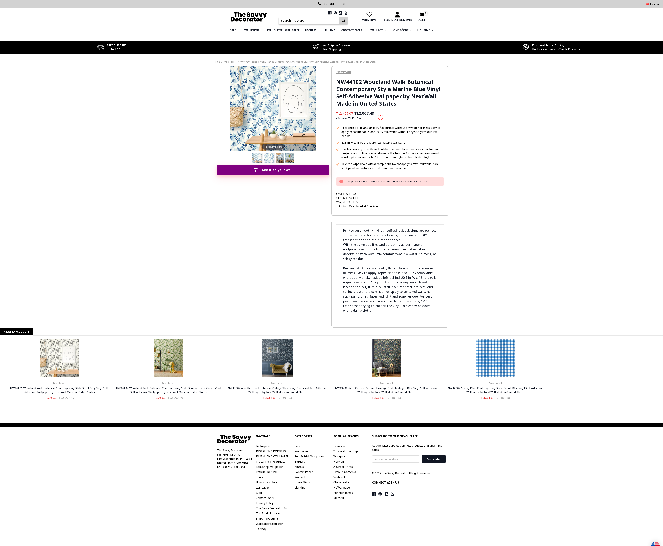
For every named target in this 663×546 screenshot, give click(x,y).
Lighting (424, 30)
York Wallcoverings (345, 451)
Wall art (377, 30)
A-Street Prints (343, 467)
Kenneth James (343, 493)
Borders (311, 30)
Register (405, 20)
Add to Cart (277, 359)
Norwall (338, 462)
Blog (259, 493)
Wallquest (340, 456)
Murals (330, 30)
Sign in (388, 20)
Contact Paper (352, 30)
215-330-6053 (334, 4)
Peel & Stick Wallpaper (283, 30)
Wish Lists (369, 20)
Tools (259, 477)
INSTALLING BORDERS (271, 451)
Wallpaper (252, 30)
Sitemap (261, 529)
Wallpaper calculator (269, 524)
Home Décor (400, 30)
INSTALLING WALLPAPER (272, 456)
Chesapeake (341, 482)
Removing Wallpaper (269, 467)
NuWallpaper (342, 487)
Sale (233, 30)
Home (217, 61)
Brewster (339, 446)
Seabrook (339, 477)
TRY (652, 4)
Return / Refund (266, 472)
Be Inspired (263, 446)
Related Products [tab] (16, 331)
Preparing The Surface (270, 462)
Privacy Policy (264, 503)
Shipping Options (267, 518)
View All (338, 498)
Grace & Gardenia (344, 472)
